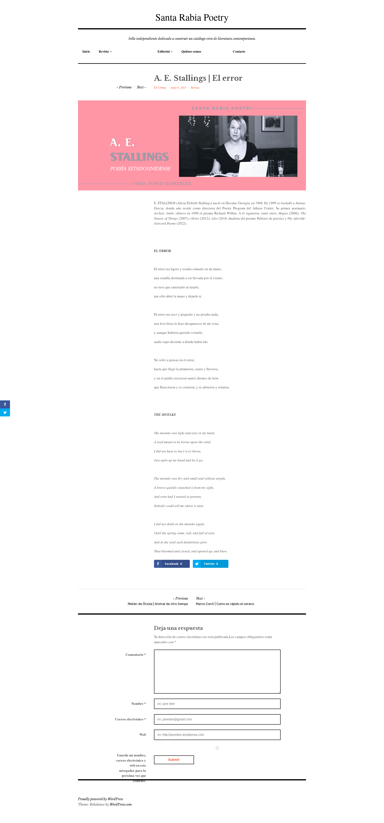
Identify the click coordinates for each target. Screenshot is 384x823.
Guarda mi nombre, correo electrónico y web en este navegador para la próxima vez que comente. (131, 768)
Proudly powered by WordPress (100, 799)
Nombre (138, 703)
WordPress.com (121, 804)
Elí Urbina (160, 87)
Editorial (164, 51)
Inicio (86, 51)
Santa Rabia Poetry (192, 17)
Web (142, 734)
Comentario (136, 654)
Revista (104, 51)
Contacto (239, 51)
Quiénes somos (191, 51)
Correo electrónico (130, 719)
